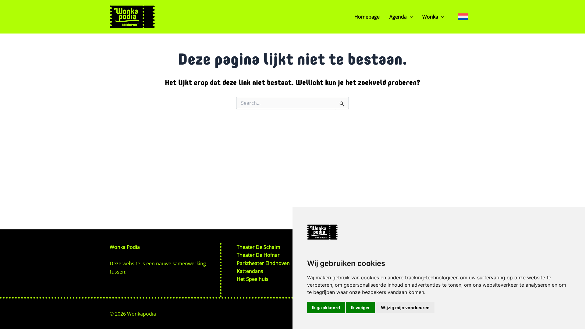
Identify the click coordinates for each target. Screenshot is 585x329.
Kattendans (250, 271)
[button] (410, 16)
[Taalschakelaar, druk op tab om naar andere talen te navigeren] (462, 16)
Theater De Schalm (258, 247)
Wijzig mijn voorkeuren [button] (405, 307)
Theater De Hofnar (258, 255)
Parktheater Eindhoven (263, 263)
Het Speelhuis (252, 279)
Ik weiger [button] (360, 307)
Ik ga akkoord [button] (326, 307)
